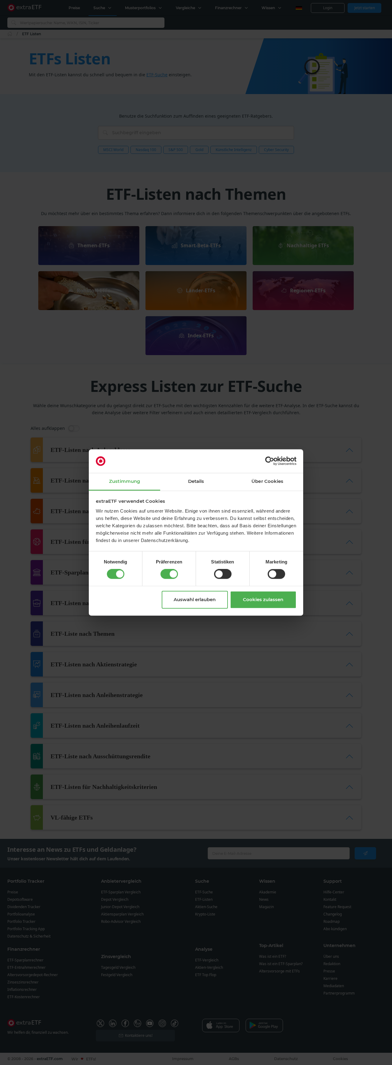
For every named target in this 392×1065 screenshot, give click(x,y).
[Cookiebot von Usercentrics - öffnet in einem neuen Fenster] (269, 461)
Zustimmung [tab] (124, 481)
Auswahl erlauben (195, 599)
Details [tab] (196, 481)
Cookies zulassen (263, 599)
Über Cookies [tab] (267, 481)
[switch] (169, 574)
